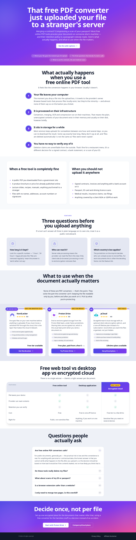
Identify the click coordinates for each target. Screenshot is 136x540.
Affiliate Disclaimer (110, 536)
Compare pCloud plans (82, 525)
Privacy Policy (96, 536)
